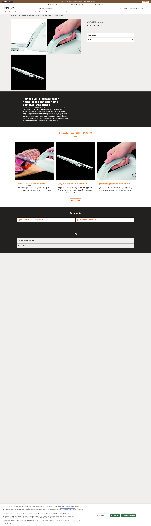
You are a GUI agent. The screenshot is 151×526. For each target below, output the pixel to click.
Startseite (13, 15)
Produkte (17, 12)
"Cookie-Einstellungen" (16, 516)
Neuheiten (26, 12)
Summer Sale (7, 2)
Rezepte (48, 12)
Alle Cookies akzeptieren (128, 515)
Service (41, 12)
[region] (75, 515)
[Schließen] (148, 515)
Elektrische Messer (46, 15)
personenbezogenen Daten (67, 508)
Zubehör (34, 12)
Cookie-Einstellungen (102, 515)
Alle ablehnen (114, 515)
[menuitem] (9, 12)
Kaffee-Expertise (58, 12)
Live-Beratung (70, 12)
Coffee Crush (9, 12)
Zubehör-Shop (22, 15)
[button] (124, 8)
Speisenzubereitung (34, 15)
